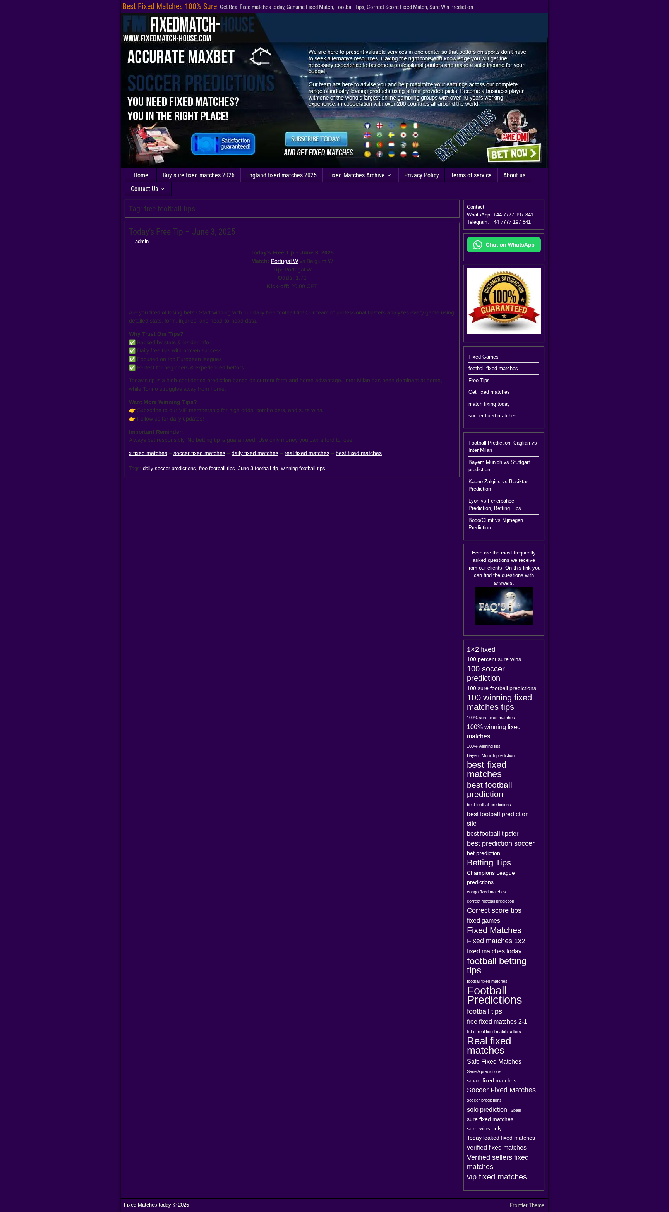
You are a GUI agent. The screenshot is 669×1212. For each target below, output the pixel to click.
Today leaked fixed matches (501, 1138)
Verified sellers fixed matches (498, 1162)
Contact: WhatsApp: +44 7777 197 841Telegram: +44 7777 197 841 (500, 214)
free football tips (217, 468)
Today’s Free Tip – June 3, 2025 (182, 232)
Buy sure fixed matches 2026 (199, 175)
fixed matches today (494, 951)
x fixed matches (148, 453)
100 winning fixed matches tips (499, 702)
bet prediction (483, 853)
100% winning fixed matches (494, 731)
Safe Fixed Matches (494, 1061)
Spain (516, 1110)
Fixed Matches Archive (356, 175)
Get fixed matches (489, 392)
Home (141, 175)
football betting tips (497, 965)
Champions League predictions (491, 877)
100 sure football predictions (501, 688)
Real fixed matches (489, 1045)
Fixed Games (483, 357)
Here (477, 553)
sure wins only (484, 1128)
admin (142, 241)
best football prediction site (498, 818)
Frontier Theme (527, 1205)
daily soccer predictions (169, 468)
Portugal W (284, 261)
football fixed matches (493, 368)
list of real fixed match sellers (494, 1031)
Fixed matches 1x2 (496, 941)
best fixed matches (359, 453)
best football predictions (489, 804)
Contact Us (144, 188)
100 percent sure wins (494, 659)
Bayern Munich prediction (491, 755)
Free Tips (479, 380)
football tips (484, 1011)
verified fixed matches (497, 1147)
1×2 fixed (481, 649)
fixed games (483, 920)
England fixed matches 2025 (281, 175)
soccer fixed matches (199, 453)
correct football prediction (490, 901)
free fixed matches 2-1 (497, 1021)
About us (514, 175)
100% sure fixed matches (491, 717)
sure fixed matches (490, 1119)
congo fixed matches (486, 891)
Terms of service (471, 175)
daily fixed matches (255, 453)
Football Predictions (494, 995)
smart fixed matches (491, 1080)
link (527, 568)
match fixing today (489, 404)
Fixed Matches (494, 930)
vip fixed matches (497, 1177)
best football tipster (492, 833)
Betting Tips (489, 862)
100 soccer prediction (486, 673)
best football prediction (489, 789)
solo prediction (487, 1109)
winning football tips (303, 468)
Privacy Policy (421, 175)
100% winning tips (484, 746)
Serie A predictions (484, 1071)
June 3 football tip (258, 468)
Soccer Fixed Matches (501, 1090)
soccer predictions (484, 1100)
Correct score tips (494, 910)
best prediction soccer (501, 843)
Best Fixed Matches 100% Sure (169, 6)
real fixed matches (307, 453)
